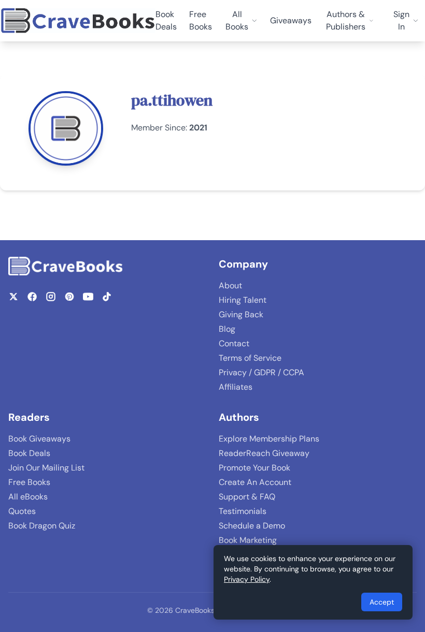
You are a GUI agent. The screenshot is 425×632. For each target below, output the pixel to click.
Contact (234, 343)
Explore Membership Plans (269, 438)
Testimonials (242, 511)
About (230, 285)
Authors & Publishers (345, 20)
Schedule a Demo (252, 525)
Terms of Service (250, 357)
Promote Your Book (254, 467)
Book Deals (166, 20)
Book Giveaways (39, 438)
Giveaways (290, 20)
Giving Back (241, 314)
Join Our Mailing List (46, 467)
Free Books (200, 20)
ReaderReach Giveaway (264, 453)
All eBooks (28, 496)
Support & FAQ (247, 496)
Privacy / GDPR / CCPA (261, 372)
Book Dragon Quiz (41, 525)
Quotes (22, 511)
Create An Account (255, 482)
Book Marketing (248, 540)
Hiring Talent (242, 300)
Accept (382, 602)
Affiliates (235, 386)
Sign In (401, 20)
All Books (236, 20)
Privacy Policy (247, 579)
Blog (227, 329)
